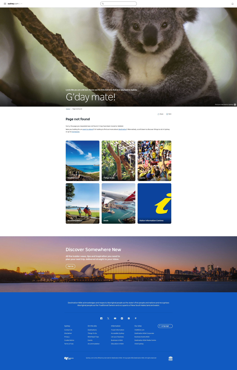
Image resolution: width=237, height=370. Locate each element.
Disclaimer (68, 333)
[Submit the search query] (103, 4)
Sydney (67, 326)
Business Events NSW (142, 337)
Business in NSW (117, 340)
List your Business (117, 337)
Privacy (67, 337)
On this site (92, 326)
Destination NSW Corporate (144, 333)
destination (122, 129)
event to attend (87, 129)
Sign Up (70, 266)
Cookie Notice (69, 340)
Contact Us (68, 330)
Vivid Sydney (139, 344)
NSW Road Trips (93, 337)
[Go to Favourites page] (232, 4)
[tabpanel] (118, 53)
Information (115, 326)
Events (90, 340)
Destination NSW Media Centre (145, 340)
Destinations (92, 330)
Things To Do (92, 333)
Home (68, 109)
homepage (75, 132)
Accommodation (94, 344)
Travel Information (117, 330)
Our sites (138, 326)
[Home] (13, 4)
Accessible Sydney (117, 333)
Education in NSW (117, 344)
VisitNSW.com (139, 330)
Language (165, 326)
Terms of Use (68, 344)
